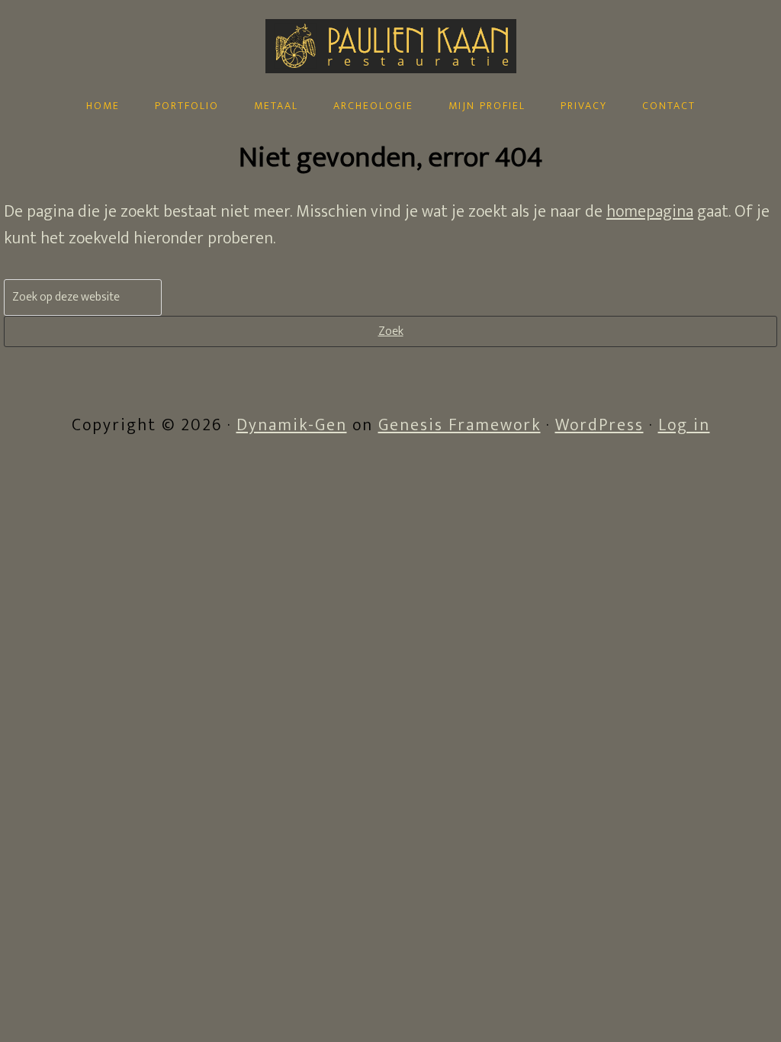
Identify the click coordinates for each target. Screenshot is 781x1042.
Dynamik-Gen (291, 425)
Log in (684, 425)
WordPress (599, 425)
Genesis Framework (459, 425)
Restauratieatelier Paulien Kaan (390, 82)
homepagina (649, 212)
